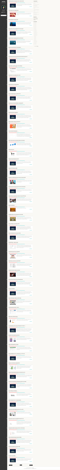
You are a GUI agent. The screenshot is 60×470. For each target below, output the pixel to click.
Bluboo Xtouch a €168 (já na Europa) (13, 316)
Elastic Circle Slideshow (12, 205)
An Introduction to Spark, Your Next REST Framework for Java (16, 418)
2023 (34, 24)
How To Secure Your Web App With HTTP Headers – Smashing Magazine (36, 5)
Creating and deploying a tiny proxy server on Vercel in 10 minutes (36, 10)
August (35, 35)
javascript (20, 354)
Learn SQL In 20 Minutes (12, 288)
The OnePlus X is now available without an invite (14, 75)
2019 (34, 28)
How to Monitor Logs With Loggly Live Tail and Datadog (15, 65)
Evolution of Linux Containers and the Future (14, 335)
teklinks (3, 1)
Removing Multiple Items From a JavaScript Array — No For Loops (17, 353)
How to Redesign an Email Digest (13, 390)
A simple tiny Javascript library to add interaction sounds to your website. (17, 381)
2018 (34, 29)
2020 (34, 27)
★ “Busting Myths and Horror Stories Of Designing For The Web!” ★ (17, 325)
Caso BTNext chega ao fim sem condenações (14, 251)
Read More (31, 6)
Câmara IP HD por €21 (11, 149)
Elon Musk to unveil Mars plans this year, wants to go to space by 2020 (17, 177)
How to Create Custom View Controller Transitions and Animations (17, 140)
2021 (34, 26)
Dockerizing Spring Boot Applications (13, 112)
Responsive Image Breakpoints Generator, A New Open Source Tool (17, 372)
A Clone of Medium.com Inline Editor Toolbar (14, 223)
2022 (34, 25)
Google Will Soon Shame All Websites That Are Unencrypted (16, 28)
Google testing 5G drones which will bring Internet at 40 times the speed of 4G (18, 56)
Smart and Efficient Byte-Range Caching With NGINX (15, 437)
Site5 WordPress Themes (27, 468)
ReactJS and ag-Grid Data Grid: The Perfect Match (15, 47)
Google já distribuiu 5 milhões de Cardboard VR (14, 121)
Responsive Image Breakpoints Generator (14, 158)
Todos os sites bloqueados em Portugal (13, 344)
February (35, 41)
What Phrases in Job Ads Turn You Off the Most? (15, 260)
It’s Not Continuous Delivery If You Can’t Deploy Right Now (16, 279)
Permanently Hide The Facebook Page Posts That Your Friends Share (17, 186)
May (34, 38)
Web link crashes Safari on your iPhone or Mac (14, 446)
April (34, 39)
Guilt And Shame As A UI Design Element (14, 84)
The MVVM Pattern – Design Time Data (13, 242)
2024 (34, 23)
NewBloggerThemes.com (34, 468)
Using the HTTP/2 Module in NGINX (13, 168)
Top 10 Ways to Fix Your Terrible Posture (13, 10)
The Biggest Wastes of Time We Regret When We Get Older (16, 214)
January (35, 42)
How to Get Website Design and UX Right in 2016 (14, 93)
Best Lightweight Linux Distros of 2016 (13, 19)
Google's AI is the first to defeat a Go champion (14, 270)
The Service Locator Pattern (12, 455)
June (34, 37)
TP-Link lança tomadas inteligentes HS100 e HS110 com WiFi (16, 409)
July (34, 36)
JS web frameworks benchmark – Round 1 (14, 307)
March (34, 40)
